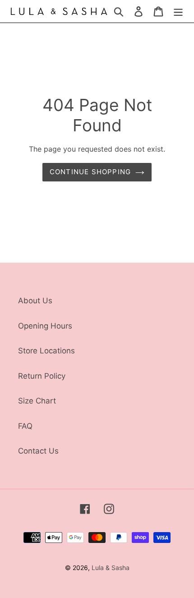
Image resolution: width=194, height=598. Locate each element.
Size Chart (37, 400)
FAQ (25, 426)
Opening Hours (45, 325)
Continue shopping (90, 171)
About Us (35, 300)
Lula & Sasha (110, 567)
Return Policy (41, 375)
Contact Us (38, 450)
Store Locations (46, 350)
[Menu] (178, 11)
